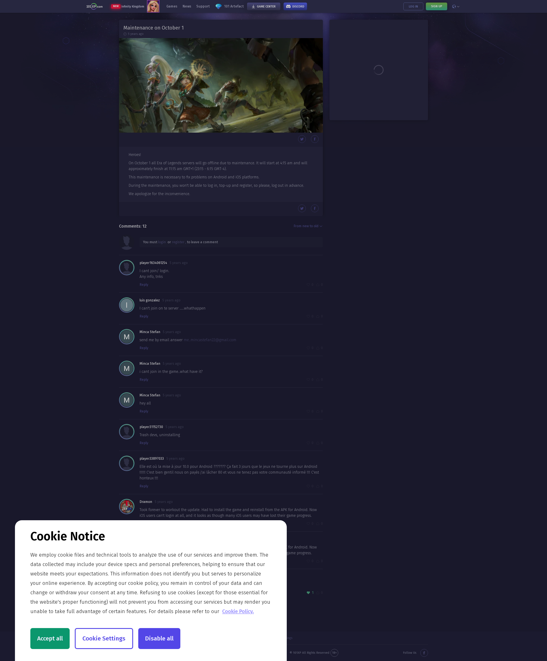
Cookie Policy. (238, 611)
